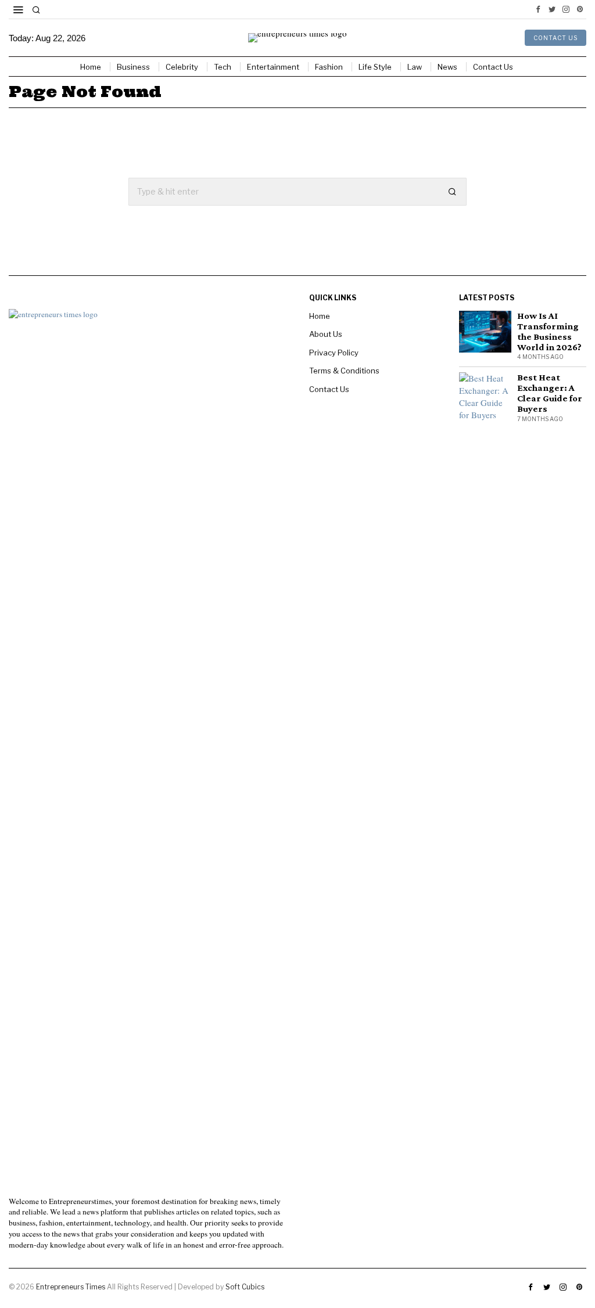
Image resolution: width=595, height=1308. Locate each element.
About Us (325, 334)
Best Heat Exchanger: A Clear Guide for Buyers (549, 393)
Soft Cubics (244, 1286)
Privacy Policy (334, 352)
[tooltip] (538, 9)
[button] (453, 192)
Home (319, 316)
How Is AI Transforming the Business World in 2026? (549, 332)
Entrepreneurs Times (71, 1286)
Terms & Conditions (344, 370)
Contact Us (329, 389)
